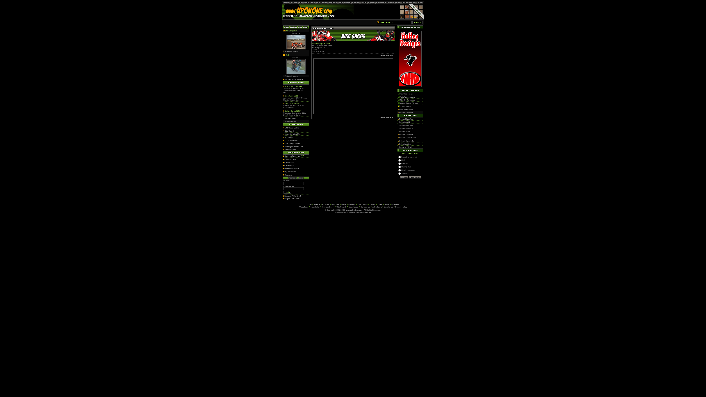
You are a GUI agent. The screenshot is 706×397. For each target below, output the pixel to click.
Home (309, 204)
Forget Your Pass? (292, 199)
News (343, 204)
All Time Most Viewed (294, 80)
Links (380, 204)
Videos (317, 204)
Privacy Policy (401, 207)
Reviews (351, 204)
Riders (372, 204)
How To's (335, 204)
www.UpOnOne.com (353, 210)
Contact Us (365, 207)
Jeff (287, 55)
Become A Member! (292, 196)
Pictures (325, 204)
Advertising (377, 207)
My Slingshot (291, 31)
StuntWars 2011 (291, 96)
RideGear (395, 204)
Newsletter (315, 207)
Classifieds (303, 207)
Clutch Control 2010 (293, 111)
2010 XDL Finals (292, 103)
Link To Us (388, 207)
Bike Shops (363, 204)
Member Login (328, 207)
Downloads (353, 207)
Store (386, 204)
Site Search (341, 207)
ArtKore (368, 212)
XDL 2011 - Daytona (293, 86)
